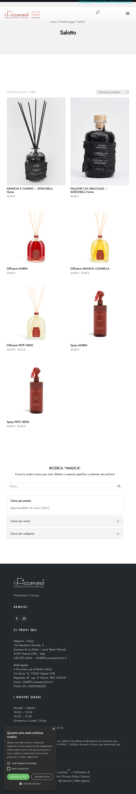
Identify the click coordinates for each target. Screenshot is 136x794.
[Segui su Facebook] (17, 619)
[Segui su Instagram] (24, 619)
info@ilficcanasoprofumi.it (51, 658)
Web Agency (82, 781)
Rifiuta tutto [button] (42, 776)
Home (53, 21)
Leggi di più (32, 756)
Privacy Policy (71, 776)
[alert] (30, 758)
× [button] (53, 729)
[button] (8, 763)
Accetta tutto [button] (18, 776)
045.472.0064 (23, 658)
